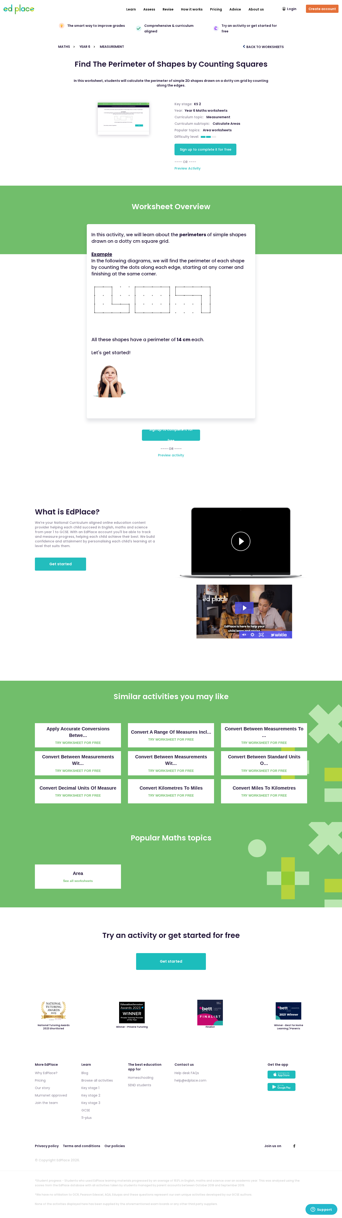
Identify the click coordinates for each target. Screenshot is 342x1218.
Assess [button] (149, 9)
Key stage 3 (90, 1102)
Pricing (216, 9)
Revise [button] (168, 9)
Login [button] (291, 9)
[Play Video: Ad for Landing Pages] (244, 608)
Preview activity (171, 455)
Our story (42, 1088)
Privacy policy (47, 1146)
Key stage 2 (90, 1095)
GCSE (85, 1110)
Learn (131, 9)
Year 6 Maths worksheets (206, 110)
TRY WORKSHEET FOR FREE (78, 743)
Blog (84, 1073)
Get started (60, 564)
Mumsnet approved (51, 1095)
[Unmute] (243, 634)
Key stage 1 (90, 1088)
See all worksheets (78, 881)
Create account (322, 9)
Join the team (46, 1102)
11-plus (86, 1117)
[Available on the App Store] (287, 1077)
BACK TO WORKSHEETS (265, 47)
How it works (192, 9)
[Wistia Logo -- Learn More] (279, 634)
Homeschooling (140, 1077)
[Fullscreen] (261, 634)
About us (256, 9)
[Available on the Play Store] (287, 1089)
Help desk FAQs (186, 1073)
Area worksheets (217, 130)
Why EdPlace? (46, 1073)
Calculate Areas (226, 123)
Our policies (114, 1146)
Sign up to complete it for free (205, 149)
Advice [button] (235, 9)
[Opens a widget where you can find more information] (321, 1210)
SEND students (139, 1085)
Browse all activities (97, 1080)
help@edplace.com (190, 1080)
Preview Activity (187, 168)
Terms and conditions (81, 1146)
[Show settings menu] (252, 634)
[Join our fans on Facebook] (294, 1146)
